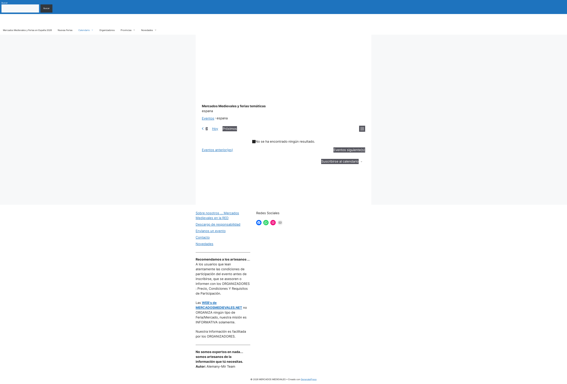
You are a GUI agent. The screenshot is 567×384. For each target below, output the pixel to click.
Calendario (84, 30)
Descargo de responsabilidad (218, 224)
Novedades (147, 30)
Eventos (208, 118)
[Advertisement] (283, 62)
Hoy (215, 129)
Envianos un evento (211, 231)
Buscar (4, 3)
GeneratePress (309, 379)
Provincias (126, 30)
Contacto (203, 237)
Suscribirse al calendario (340, 161)
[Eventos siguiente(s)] (207, 128)
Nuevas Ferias (65, 30)
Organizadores (107, 30)
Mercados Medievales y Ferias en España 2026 (27, 30)
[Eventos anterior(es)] (202, 128)
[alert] (283, 141)
